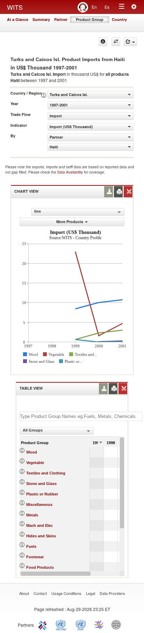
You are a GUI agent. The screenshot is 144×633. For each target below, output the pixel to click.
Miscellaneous (39, 504)
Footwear (35, 557)
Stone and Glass (41, 483)
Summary (41, 19)
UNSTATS (81, 624)
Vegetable (35, 463)
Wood (31, 452)
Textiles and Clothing (45, 473)
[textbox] (81, 416)
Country (119, 19)
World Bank (118, 624)
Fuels (31, 546)
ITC (44, 624)
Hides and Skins (41, 536)
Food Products (40, 567)
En (94, 7)
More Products (69, 221)
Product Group (89, 19)
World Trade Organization (99, 624)
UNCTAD (62, 624)
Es (107, 7)
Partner (60, 19)
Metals (32, 515)
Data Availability (70, 172)
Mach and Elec (39, 525)
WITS (15, 7)
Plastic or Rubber (42, 494)
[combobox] (57, 431)
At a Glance (17, 19)
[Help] (103, 41)
